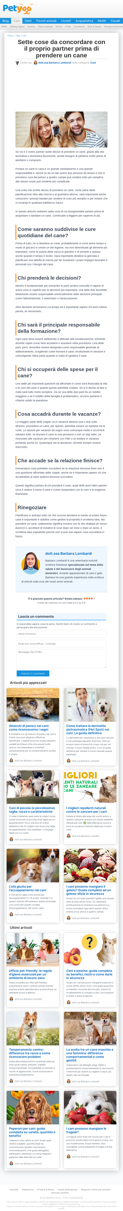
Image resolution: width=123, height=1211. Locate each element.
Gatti (28, 21)
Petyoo (18, 9)
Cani (17, 21)
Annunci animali (60, 1192)
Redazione (27, 1189)
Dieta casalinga (45, 26)
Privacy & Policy (45, 1189)
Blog (5, 21)
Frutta (68, 26)
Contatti (14, 1189)
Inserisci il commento (33, 673)
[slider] (89, 598)
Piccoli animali (46, 21)
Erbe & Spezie (94, 26)
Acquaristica (84, 21)
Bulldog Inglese (17, 26)
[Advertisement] (61, 88)
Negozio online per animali (95, 1189)
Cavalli (115, 21)
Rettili (102, 21)
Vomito (59, 26)
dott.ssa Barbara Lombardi (54, 62)
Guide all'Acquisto (68, 1189)
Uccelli (66, 21)
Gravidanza (79, 26)
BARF (4, 26)
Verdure (31, 26)
